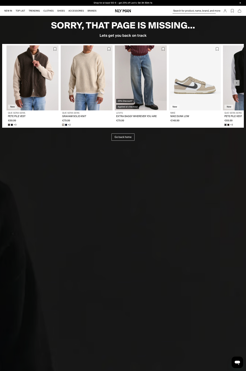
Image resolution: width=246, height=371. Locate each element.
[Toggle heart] (55, 49)
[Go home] (123, 10)
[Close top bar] (240, 2)
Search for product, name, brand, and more (194, 10)
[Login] (225, 11)
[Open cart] (239, 11)
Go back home (123, 137)
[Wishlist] (232, 11)
